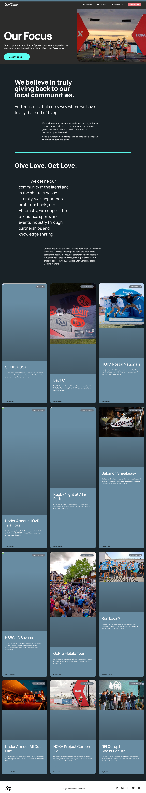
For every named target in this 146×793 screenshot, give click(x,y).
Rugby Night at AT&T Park (70, 496)
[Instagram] (122, 788)
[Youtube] (138, 788)
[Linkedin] (116, 788)
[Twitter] (133, 788)
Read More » (9, 382)
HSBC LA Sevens (19, 637)
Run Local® (111, 618)
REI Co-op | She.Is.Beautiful (115, 748)
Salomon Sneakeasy (119, 473)
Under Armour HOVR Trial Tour (22, 523)
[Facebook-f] (127, 788)
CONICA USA (16, 367)
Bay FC (59, 380)
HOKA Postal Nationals (121, 364)
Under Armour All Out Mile (23, 748)
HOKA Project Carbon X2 (71, 748)
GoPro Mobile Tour (68, 653)
